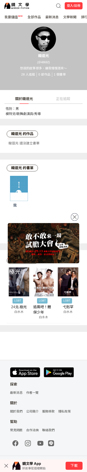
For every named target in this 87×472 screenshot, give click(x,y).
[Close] (75, 217)
